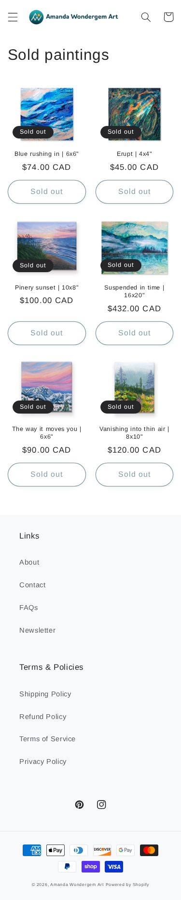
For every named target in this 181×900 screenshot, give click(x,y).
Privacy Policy (43, 761)
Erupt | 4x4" (134, 154)
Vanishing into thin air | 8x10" (134, 433)
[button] (12, 17)
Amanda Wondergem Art (77, 884)
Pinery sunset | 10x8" (46, 287)
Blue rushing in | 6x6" (46, 154)
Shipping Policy (45, 694)
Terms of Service (47, 739)
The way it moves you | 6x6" (47, 433)
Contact (32, 585)
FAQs (28, 607)
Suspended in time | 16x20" (134, 291)
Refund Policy (42, 716)
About (29, 562)
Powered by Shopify (127, 884)
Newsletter (37, 630)
